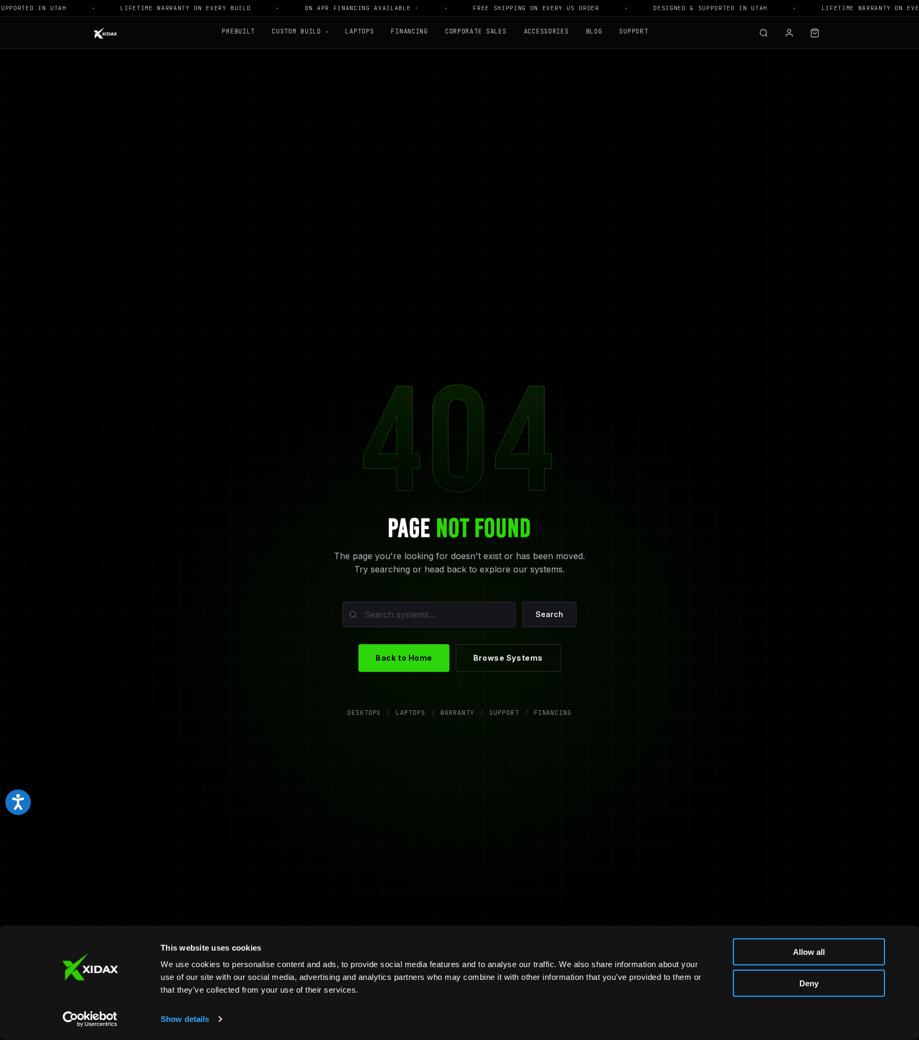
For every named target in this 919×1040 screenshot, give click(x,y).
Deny (808, 982)
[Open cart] (814, 33)
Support (633, 31)
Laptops (359, 31)
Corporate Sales (476, 31)
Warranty (457, 713)
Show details (185, 1019)
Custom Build (300, 31)
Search (549, 614)
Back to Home (403, 657)
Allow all (809, 951)
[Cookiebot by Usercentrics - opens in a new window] (90, 1019)
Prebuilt (238, 31)
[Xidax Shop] (105, 33)
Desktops (364, 713)
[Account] (789, 33)
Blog (594, 31)
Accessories (546, 31)
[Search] (763, 33)
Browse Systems (508, 657)
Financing (409, 31)
